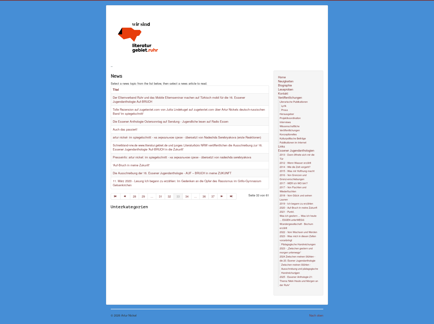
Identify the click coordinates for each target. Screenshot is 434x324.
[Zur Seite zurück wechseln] (125, 196)
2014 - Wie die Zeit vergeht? (295, 167)
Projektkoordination (290, 118)
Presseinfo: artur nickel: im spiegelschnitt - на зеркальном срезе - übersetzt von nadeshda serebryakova (182, 157)
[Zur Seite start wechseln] (115, 196)
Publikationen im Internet (293, 142)
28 (134, 196)
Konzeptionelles (288, 134)
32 (169, 196)
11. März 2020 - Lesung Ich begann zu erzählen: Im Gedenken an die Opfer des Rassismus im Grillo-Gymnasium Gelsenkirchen (187, 183)
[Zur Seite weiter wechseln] (222, 196)
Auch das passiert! (125, 129)
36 (204, 196)
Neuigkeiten (285, 81)
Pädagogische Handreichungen (298, 244)
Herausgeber (287, 114)
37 (213, 196)
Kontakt (283, 93)
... (152, 196)
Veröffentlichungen (290, 97)
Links (281, 146)
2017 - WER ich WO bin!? (294, 183)
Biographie (285, 85)
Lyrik (283, 105)
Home (282, 77)
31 (160, 196)
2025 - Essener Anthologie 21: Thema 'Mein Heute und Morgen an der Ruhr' (299, 281)
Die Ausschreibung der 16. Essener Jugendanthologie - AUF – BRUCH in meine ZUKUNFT (172, 173)
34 (187, 196)
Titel (116, 89)
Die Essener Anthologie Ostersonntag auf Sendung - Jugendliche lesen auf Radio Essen (170, 121)
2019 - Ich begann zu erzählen (296, 203)
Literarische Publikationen (294, 101)
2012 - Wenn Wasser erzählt (295, 162)
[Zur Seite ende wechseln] (231, 196)
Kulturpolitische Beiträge (293, 138)
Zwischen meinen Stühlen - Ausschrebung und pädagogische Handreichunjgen (299, 268)
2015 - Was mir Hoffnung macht (297, 171)
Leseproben (285, 89)
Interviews (285, 122)
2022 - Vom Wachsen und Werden (298, 232)
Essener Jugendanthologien (296, 150)
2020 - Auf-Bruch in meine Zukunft (298, 207)
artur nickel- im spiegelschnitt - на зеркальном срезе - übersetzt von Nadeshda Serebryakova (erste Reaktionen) (187, 137)
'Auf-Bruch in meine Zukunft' (132, 165)
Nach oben (316, 315)
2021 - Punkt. (287, 211)
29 (143, 196)
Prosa (284, 110)
